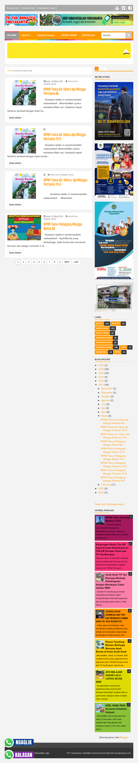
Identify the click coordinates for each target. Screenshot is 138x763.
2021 (101, 384)
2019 (101, 492)
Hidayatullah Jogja (46, 8)
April (104, 412)
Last (76, 262)
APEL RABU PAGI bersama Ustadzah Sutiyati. (116, 708)
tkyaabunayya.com (123, 753)
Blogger (124, 737)
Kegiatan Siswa (50, 84)
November (107, 392)
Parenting (101, 352)
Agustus (105, 400)
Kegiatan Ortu (103, 342)
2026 (101, 365)
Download (88, 35)
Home (12, 35)
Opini (123, 347)
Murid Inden (69, 35)
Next (67, 262)
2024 (101, 373)
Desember (107, 388)
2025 (101, 369)
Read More (15, 118)
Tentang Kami (12, 8)
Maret (104, 415)
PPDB (117, 352)
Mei (103, 408)
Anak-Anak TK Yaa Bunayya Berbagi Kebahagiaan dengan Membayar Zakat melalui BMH (111, 581)
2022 (101, 380)
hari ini (115, 324)
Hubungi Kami (28, 8)
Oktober (106, 396)
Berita (99, 324)
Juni (103, 404)
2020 (101, 488)
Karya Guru (73, 81)
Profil (25, 35)
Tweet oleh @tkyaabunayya (109, 504)
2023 (101, 377)
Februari (106, 484)
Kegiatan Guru (104, 338)
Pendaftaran (45, 35)
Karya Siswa (102, 333)
